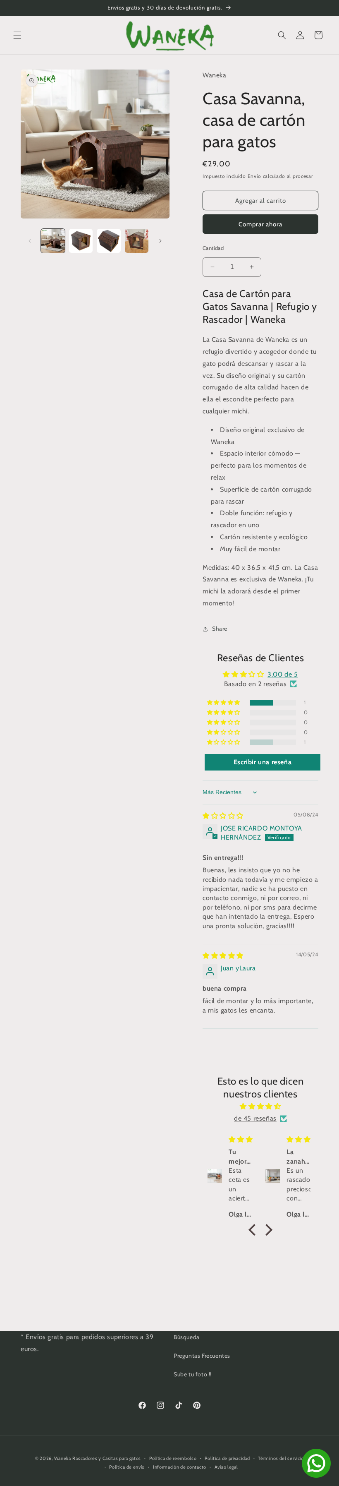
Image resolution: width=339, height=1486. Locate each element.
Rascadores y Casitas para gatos (106, 1458)
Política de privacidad (227, 1458)
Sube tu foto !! (193, 1374)
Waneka (62, 1458)
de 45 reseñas (255, 1118)
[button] (17, 35)
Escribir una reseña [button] (262, 762)
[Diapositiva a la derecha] (160, 241)
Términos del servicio (281, 1458)
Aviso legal (226, 1467)
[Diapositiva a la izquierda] (30, 241)
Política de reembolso (173, 1458)
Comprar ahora (260, 224)
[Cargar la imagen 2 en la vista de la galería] (81, 241)
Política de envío (127, 1467)
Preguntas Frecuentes (202, 1355)
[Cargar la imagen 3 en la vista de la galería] (109, 241)
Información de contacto (179, 1467)
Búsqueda (187, 1337)
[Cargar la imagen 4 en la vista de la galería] (137, 241)
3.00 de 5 (282, 674)
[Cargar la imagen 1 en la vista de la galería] (53, 241)
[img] (223, 816)
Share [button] (219, 628)
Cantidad (213, 248)
